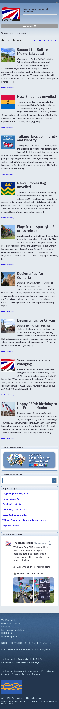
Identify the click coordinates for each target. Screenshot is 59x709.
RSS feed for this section (45, 40)
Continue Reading (7, 87)
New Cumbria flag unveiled (31, 185)
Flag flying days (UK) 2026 (15, 493)
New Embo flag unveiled (36, 96)
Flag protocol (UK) (11, 498)
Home (16, 33)
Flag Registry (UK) (11, 504)
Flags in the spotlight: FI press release (36, 228)
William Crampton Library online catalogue (24, 520)
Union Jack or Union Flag (14, 514)
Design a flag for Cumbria (30, 275)
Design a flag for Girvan (36, 320)
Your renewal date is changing (33, 362)
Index (10, 525)
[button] (57, 2)
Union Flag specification (14, 509)
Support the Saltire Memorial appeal (32, 51)
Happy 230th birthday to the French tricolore (37, 405)
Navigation (28, 26)
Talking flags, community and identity (37, 138)
